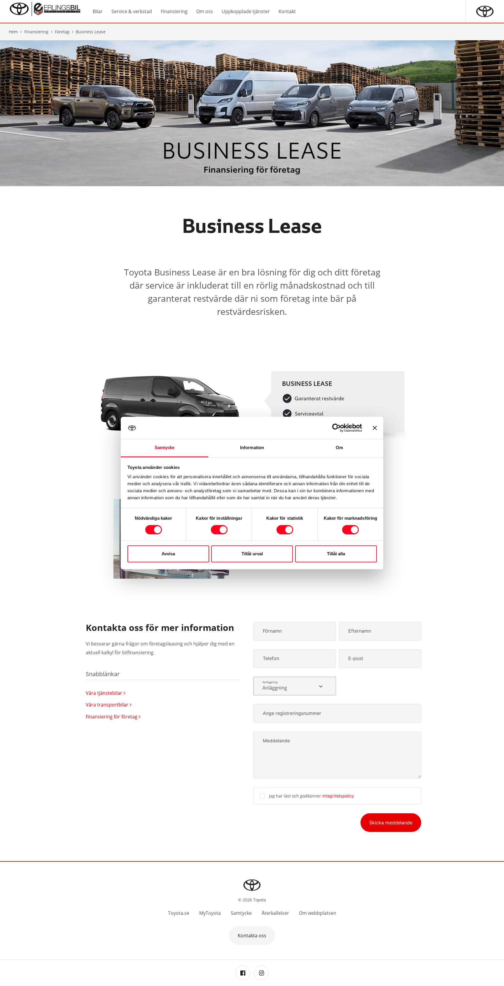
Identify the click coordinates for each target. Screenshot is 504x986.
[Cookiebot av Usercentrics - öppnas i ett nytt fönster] (336, 427)
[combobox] (294, 686)
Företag (62, 31)
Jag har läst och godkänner (311, 796)
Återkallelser (275, 913)
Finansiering (36, 31)
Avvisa (168, 554)
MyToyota (210, 913)
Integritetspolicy (338, 796)
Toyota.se (178, 913)
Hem (13, 31)
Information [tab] (252, 447)
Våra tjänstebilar (104, 693)
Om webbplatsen (317, 913)
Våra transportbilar (107, 704)
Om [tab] (339, 447)
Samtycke (241, 913)
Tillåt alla (336, 554)
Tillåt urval (252, 554)
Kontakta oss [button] (252, 935)
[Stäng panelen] (375, 428)
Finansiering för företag (111, 716)
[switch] (219, 529)
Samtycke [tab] (165, 447)
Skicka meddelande (390, 823)
